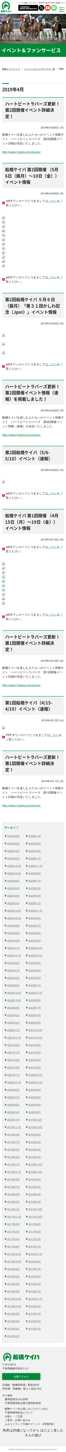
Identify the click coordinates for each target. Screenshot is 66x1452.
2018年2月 (34, 1202)
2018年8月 (34, 1179)
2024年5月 (34, 933)
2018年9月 (13, 1179)
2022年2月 (34, 1022)
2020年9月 (13, 1090)
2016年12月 (14, 1254)
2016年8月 (13, 1269)
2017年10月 (35, 1216)
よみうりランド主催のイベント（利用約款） (30, 1424)
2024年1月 (13, 948)
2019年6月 (34, 1142)
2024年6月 (13, 933)
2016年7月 (34, 1269)
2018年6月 (34, 1187)
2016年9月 (34, 1261)
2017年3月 (34, 1239)
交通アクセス (21, 1376)
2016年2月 (13, 1291)
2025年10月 (14, 873)
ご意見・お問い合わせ (17, 1420)
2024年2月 (34, 940)
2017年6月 (34, 1231)
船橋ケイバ (6, 6)
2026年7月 (34, 836)
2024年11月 (35, 910)
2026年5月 (34, 843)
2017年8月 (34, 1224)
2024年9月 (34, 918)
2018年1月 (13, 1209)
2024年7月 (34, 925)
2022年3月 (13, 1022)
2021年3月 (13, 1067)
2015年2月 (13, 1336)
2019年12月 (35, 1119)
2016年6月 (13, 1276)
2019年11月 (14, 1127)
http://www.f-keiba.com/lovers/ (21, 152)
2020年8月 (34, 1090)
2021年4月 (34, 1060)
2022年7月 (34, 1007)
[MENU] (61, 9)
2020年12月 (35, 1075)
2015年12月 (14, 1299)
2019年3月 (13, 1157)
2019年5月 (13, 1149)
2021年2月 (34, 1067)
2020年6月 (34, 1097)
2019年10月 (35, 1127)
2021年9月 (13, 1045)
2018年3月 (13, 1202)
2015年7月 (34, 1313)
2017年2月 (13, 1246)
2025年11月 (35, 866)
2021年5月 (13, 1060)
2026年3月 (34, 851)
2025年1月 (34, 903)
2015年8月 (13, 1313)
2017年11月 (14, 1216)
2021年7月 (13, 1052)
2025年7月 (34, 881)
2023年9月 (13, 963)
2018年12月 (35, 1164)
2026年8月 (13, 836)
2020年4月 (34, 1104)
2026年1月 (34, 858)
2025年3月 (34, 895)
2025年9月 (34, 873)
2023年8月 (34, 963)
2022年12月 (14, 993)
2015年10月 (14, 1306)
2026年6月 (13, 843)
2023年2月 (13, 985)
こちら (52, 201)
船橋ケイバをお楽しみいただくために (26, 1408)
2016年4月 (13, 1284)
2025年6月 (13, 888)
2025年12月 (14, 866)
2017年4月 (13, 1239)
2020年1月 (13, 1119)
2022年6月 (13, 1015)
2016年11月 (35, 1254)
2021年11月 (14, 1037)
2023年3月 (34, 978)
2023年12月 (35, 948)
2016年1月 (34, 1291)
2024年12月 (14, 910)
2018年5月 (13, 1194)
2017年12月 (35, 1209)
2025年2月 (13, 903)
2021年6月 (34, 1052)
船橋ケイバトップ (11, 68)
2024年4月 (13, 940)
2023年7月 (13, 970)
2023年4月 (13, 978)
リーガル (7, 1395)
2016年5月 (34, 1276)
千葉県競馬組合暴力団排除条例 (23, 1403)
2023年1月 (34, 985)
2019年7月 (13, 1142)
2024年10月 (14, 918)
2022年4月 (34, 1015)
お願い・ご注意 (14, 1416)
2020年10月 (35, 1082)
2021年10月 (35, 1037)
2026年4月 (13, 851)
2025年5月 (34, 888)
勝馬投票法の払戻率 (16, 1399)
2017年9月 (13, 1224)
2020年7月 (13, 1097)
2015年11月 (35, 1299)
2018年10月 (35, 1172)
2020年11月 (14, 1082)
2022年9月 (34, 1000)
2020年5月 (13, 1104)
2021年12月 (35, 1030)
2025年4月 (13, 895)
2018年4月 (34, 1194)
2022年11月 (35, 993)
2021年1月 (13, 1075)
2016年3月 (34, 1284)
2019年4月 (34, 1149)
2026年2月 (13, 858)
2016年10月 (14, 1261)
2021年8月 (34, 1045)
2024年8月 (13, 925)
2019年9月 (13, 1134)
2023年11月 (14, 955)
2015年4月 (13, 1328)
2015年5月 (34, 1321)
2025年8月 (13, 881)
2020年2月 (34, 1112)
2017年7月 (13, 1231)
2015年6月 (13, 1321)
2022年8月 (13, 1007)
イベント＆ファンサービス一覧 (39, 68)
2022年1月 (13, 1030)
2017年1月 (34, 1246)
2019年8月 (34, 1134)
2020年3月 (13, 1112)
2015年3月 (34, 1328)
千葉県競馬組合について (19, 1412)
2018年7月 (13, 1187)
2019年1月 (13, 1164)
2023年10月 (35, 955)
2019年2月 (34, 1157)
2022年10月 (14, 1000)
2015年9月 (34, 1306)
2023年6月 (34, 970)
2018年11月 (14, 1172)
